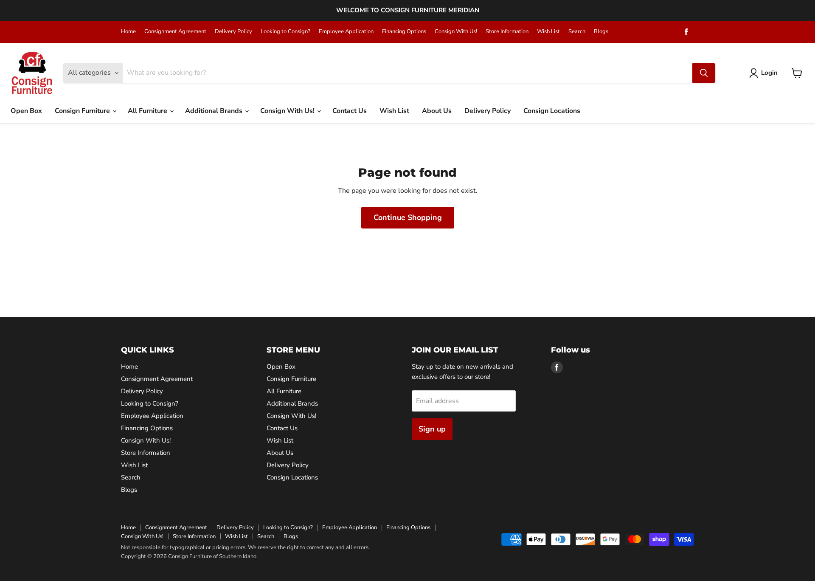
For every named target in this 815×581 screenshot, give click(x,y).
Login (769, 72)
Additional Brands (214, 111)
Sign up (432, 429)
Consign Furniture (83, 111)
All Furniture (148, 111)
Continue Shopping (408, 217)
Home (128, 31)
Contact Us (349, 111)
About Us (437, 111)
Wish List (548, 31)
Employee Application (346, 31)
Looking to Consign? (285, 31)
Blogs (601, 31)
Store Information (507, 31)
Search (576, 31)
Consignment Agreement (175, 31)
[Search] (703, 73)
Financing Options (404, 31)
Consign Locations (551, 111)
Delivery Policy (233, 31)
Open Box (26, 111)
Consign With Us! (456, 31)
